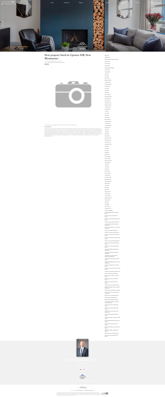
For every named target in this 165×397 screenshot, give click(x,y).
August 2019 (107, 183)
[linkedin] (12, 1)
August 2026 (107, 71)
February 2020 (108, 173)
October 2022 (107, 123)
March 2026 (107, 78)
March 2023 (107, 117)
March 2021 (107, 154)
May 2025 (107, 90)
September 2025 (108, 84)
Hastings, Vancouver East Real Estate (112, 271)
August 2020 (107, 162)
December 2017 (108, 208)
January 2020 (107, 175)
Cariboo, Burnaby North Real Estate (112, 221)
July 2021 (107, 146)
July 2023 (107, 111)
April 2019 (107, 189)
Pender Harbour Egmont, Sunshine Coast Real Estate (112, 302)
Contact (137, 2)
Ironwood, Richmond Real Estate (111, 273)
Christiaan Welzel (79, 390)
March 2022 (107, 135)
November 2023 (108, 104)
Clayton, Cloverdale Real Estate (111, 230)
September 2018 (108, 197)
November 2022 (108, 121)
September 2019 (108, 181)
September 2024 (108, 96)
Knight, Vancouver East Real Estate (112, 284)
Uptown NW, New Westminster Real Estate (56, 62)
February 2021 (108, 156)
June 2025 (107, 88)
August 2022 (107, 127)
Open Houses (107, 63)
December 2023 (108, 102)
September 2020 (108, 160)
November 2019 (108, 179)
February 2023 (108, 119)
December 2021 (108, 138)
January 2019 (107, 193)
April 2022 (107, 133)
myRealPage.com (82, 388)
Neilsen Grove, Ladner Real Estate (111, 295)
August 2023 (107, 109)
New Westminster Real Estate (111, 297)
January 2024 (107, 100)
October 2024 (107, 94)
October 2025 (107, 82)
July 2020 (107, 164)
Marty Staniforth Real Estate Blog (111, 59)
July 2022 (107, 129)
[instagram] (14, 1)
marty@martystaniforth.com (9, 3)
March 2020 (107, 171)
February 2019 (108, 191)
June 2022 (107, 131)
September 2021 (108, 144)
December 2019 (108, 177)
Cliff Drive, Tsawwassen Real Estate (112, 232)
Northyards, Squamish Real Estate (111, 299)
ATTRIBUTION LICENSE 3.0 (89, 390)
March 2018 (107, 206)
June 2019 (107, 185)
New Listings (107, 61)
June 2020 (107, 166)
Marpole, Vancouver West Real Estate (112, 290)
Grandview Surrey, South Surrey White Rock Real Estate (111, 256)
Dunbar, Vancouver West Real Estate (112, 240)
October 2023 (107, 107)
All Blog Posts (107, 57)
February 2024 (108, 98)
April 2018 (107, 204)
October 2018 (107, 195)
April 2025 (107, 92)
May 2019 (107, 187)
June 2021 (107, 148)
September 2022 (108, 125)
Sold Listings (107, 65)
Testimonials (122, 2)
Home (52, 2)
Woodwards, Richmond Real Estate (112, 333)
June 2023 (107, 113)
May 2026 (107, 76)
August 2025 (107, 86)
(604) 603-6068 (6, 1)
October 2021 (107, 142)
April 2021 (107, 152)
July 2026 (107, 73)
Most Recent (107, 69)
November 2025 (108, 80)
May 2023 (107, 115)
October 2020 (107, 158)
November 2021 (108, 140)
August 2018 (107, 199)
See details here (47, 126)
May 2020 (107, 168)
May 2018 (107, 202)
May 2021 (107, 150)
